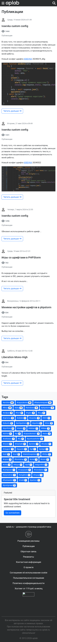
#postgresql (9, 485)
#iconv (44, 459)
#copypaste (24, 470)
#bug (41, 413)
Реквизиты (28, 557)
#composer (8, 470)
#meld (22, 480)
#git (32, 449)
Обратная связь (28, 551)
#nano (21, 428)
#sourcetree (9, 475)
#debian (32, 428)
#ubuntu (7, 423)
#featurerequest (42, 402)
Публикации (29, 546)
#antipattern (22, 423)
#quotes (36, 423)
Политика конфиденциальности (28, 583)
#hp (20, 439)
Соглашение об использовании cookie (28, 572)
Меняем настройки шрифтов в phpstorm (26, 307)
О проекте (28, 567)
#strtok (7, 433)
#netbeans (8, 439)
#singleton (24, 475)
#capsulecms (24, 402)
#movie (7, 444)
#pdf (28, 465)
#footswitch (9, 480)
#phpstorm (47, 408)
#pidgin (43, 449)
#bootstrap (20, 459)
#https (46, 454)
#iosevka (34, 418)
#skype (17, 465)
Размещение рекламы (28, 541)
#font (19, 413)
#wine (46, 433)
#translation (40, 470)
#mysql (37, 475)
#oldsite (21, 418)
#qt (17, 433)
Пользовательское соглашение (28, 578)
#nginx (30, 413)
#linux (7, 408)
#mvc (48, 423)
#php (18, 408)
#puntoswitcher (34, 439)
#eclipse (7, 413)
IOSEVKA (28, 59)
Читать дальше (11, 111)
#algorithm (40, 465)
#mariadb (20, 444)
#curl (16, 454)
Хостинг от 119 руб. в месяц (28, 588)
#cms (6, 465)
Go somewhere (12, 513)
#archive (8, 402)
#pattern (34, 480)
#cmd (33, 459)
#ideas (45, 428)
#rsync (7, 459)
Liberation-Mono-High (15, 357)
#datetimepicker (30, 454)
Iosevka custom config (15, 26)
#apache (21, 449)
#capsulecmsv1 (31, 433)
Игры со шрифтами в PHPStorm (21, 257)
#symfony (8, 428)
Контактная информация (28, 562)
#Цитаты (8, 418)
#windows (31, 408)
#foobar (45, 444)
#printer (33, 444)
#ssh (6, 454)
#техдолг (8, 449)
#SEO (46, 418)
